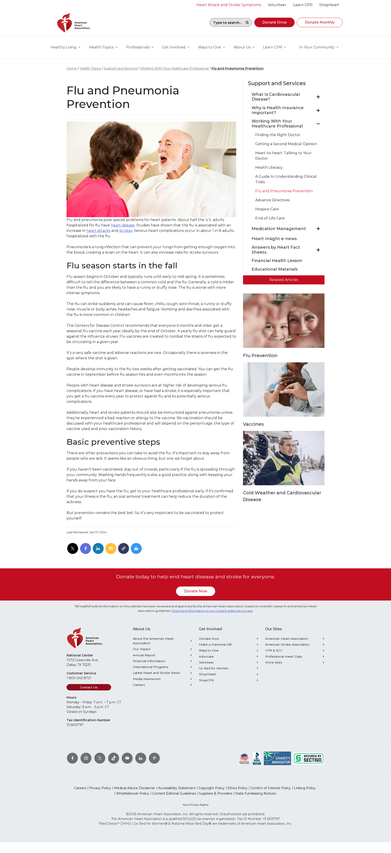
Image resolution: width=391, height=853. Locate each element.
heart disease (123, 225)
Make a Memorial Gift (215, 644)
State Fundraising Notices (255, 793)
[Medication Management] (318, 229)
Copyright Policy (211, 788)
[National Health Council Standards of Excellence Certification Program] (244, 758)
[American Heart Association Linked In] (141, 758)
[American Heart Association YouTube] (127, 758)
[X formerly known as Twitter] (100, 758)
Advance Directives (272, 200)
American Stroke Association (287, 644)
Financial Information (149, 661)
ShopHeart (207, 674)
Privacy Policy (100, 788)
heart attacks (98, 230)
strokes (125, 230)
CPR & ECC (274, 650)
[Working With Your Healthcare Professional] (318, 124)
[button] (274, 22)
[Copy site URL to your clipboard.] (123, 549)
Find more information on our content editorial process (212, 611)
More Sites (273, 662)
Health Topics (90, 68)
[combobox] (226, 22)
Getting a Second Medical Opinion (286, 144)
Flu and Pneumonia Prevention (238, 68)
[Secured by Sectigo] (308, 758)
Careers (139, 685)
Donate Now (195, 591)
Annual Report (144, 655)
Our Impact (141, 649)
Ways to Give (209, 650)
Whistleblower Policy (132, 793)
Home (72, 68)
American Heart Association (286, 638)
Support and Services (120, 68)
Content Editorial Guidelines (174, 793)
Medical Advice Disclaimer (134, 788)
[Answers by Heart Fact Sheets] (318, 250)
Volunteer (206, 662)
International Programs (150, 667)
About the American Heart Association (153, 641)
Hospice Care (267, 209)
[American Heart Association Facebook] (72, 758)
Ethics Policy (237, 788)
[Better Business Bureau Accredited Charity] (257, 758)
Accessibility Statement (177, 788)
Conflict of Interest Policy (270, 788)
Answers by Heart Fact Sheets (276, 250)
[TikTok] (113, 758)
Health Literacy (269, 167)
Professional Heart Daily (283, 656)
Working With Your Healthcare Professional (174, 68)
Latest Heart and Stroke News (156, 673)
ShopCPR (206, 680)
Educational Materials (275, 269)
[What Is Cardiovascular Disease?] (318, 97)
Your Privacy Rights (195, 804)
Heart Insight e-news (274, 238)
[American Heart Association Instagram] (86, 758)
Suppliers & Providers (215, 793)
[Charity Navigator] (277, 758)
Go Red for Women (214, 668)
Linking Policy (305, 788)
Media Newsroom (147, 679)
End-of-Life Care (270, 218)
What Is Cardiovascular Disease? (276, 97)
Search (247, 22)
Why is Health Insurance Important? (278, 110)
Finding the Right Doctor (277, 135)
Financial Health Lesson (277, 260)
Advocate (206, 656)
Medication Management (279, 228)
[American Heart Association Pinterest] (154, 758)
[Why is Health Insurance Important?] (318, 110)
